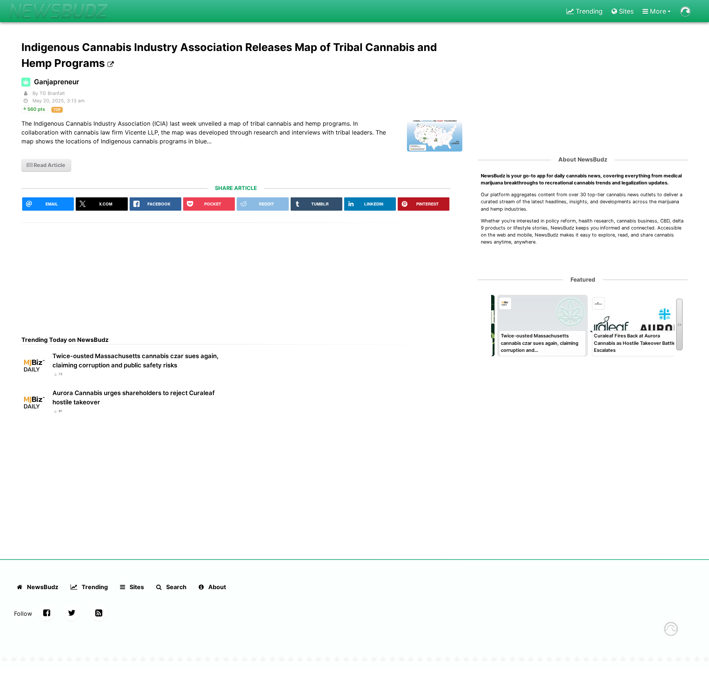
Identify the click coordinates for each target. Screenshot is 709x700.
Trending (588, 11)
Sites (625, 11)
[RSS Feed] (98, 613)
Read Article (48, 165)
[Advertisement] (236, 274)
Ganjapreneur (56, 82)
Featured (583, 279)
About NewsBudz (582, 159)
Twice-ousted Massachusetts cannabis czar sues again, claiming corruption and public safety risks (135, 360)
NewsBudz (41, 587)
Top (57, 110)
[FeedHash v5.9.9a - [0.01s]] (671, 630)
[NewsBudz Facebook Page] (46, 613)
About (216, 587)
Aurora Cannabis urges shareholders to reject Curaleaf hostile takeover (133, 397)
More (657, 11)
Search (175, 587)
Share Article (236, 188)
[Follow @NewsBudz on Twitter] (72, 613)
